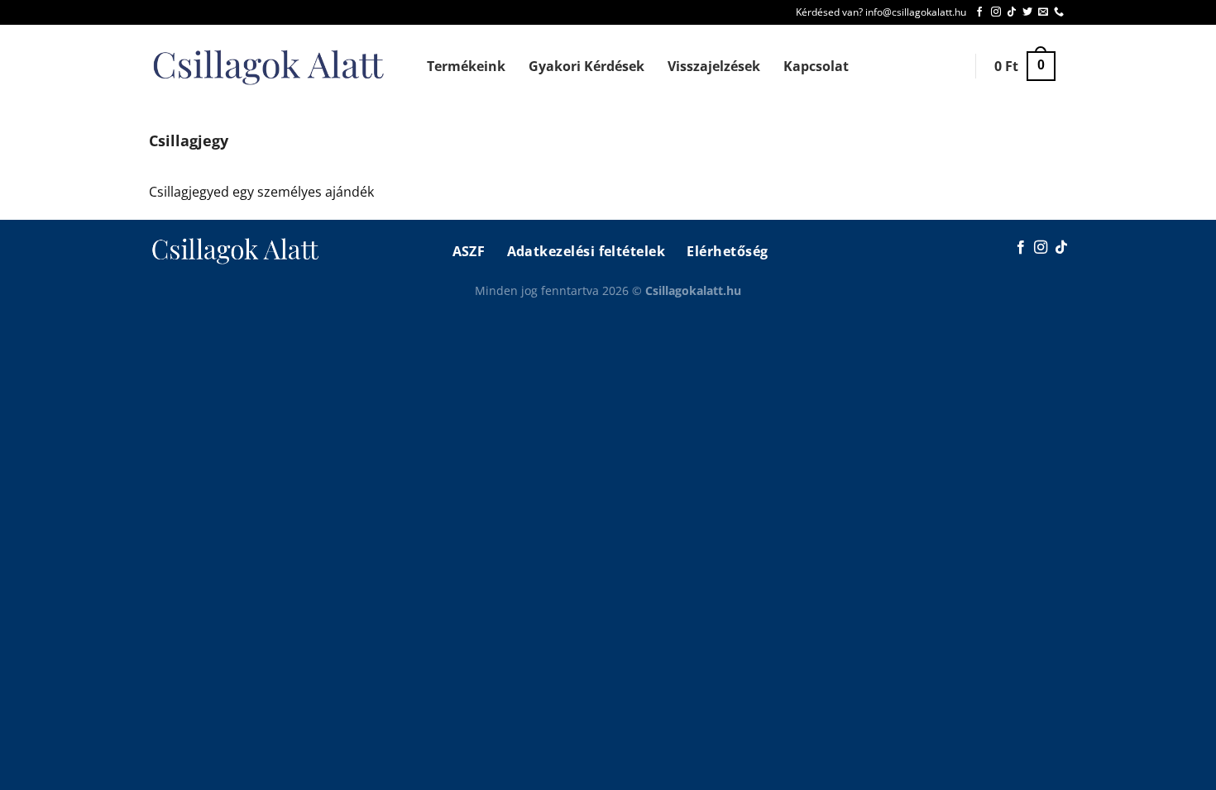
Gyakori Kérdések (586, 66)
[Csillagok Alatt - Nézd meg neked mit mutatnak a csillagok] (269, 66)
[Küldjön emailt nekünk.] (1043, 12)
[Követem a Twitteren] (1027, 12)
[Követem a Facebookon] (979, 12)
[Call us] (1059, 12)
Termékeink (466, 66)
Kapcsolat (816, 66)
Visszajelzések (714, 66)
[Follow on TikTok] (1012, 12)
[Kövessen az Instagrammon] (996, 12)
